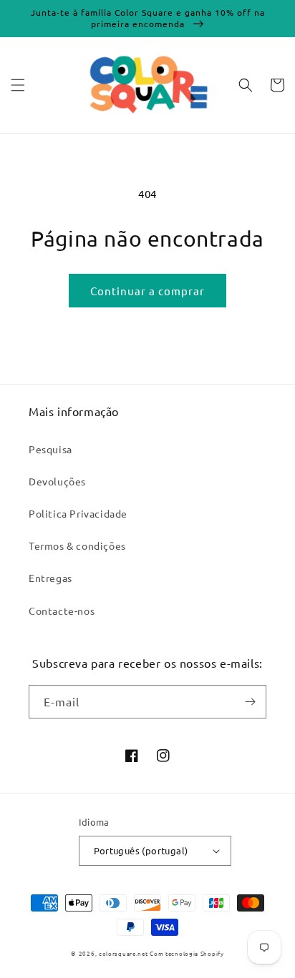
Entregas (50, 577)
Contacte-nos (62, 610)
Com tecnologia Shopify (186, 953)
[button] (18, 85)
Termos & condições (77, 545)
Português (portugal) (141, 850)
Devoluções (57, 481)
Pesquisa (50, 449)
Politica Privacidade (78, 513)
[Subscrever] (250, 701)
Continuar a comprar (147, 290)
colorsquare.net (123, 953)
